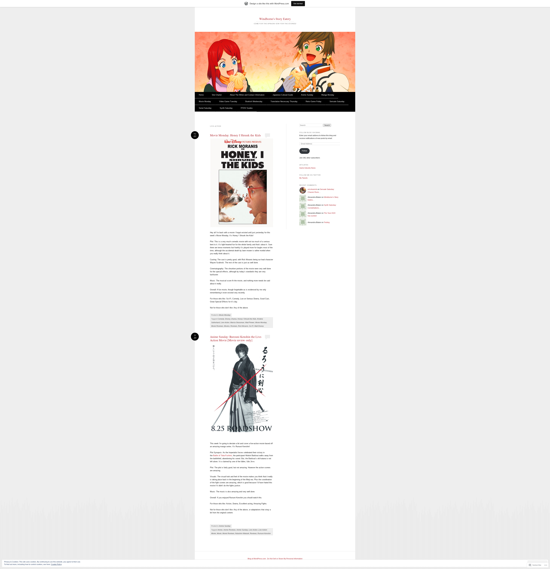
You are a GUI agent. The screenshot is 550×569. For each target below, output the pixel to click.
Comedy (221, 319)
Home (201, 95)
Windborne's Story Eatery (275, 19)
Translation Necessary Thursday (284, 101)
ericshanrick (312, 189)
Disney (227, 319)
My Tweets (303, 178)
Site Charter (217, 95)
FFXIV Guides (247, 108)
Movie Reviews (217, 326)
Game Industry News (307, 168)
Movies (227, 326)
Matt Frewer (249, 323)
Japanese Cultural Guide (283, 95)
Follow (304, 151)
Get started (298, 3)
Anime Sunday (307, 95)
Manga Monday (327, 95)
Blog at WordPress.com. (257, 559)
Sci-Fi (251, 326)
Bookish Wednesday (253, 101)
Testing (327, 222)
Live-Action (225, 323)
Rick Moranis (243, 326)
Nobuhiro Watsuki (242, 533)
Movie (219, 533)
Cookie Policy (56, 564)
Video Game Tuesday (228, 101)
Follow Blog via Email (309, 132)
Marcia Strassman (237, 323)
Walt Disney (259, 326)
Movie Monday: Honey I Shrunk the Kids (235, 135)
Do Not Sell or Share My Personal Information (284, 559)
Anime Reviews (229, 530)
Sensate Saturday (337, 101)
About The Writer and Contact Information (247, 95)
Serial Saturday (205, 108)
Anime (220, 530)
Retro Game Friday (313, 101)
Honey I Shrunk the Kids (246, 319)
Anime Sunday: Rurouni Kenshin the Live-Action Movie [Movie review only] (236, 338)
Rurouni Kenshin (264, 533)
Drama (234, 319)
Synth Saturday (226, 108)
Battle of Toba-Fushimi (222, 455)
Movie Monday (205, 101)
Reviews (233, 326)
